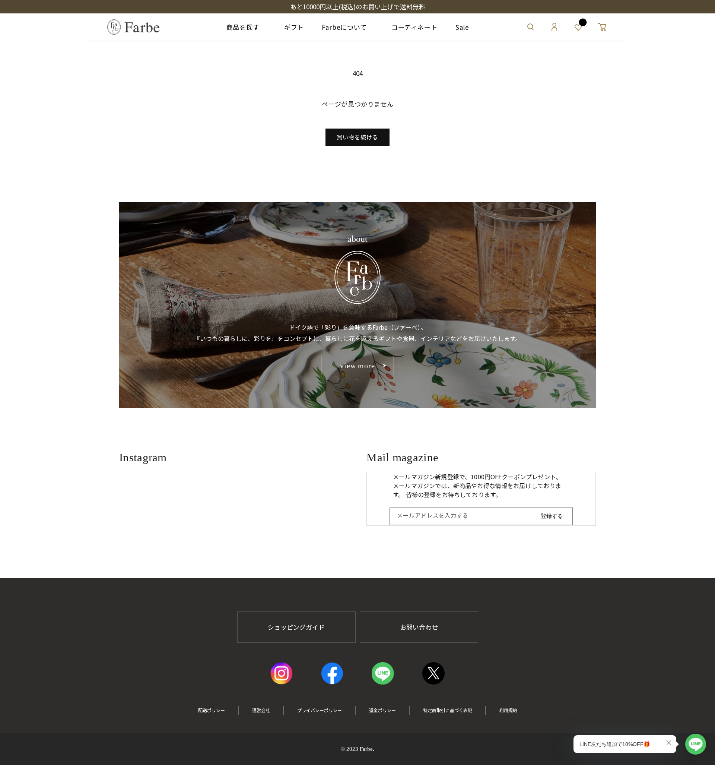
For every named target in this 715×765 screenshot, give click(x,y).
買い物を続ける (357, 137)
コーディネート (411, 27)
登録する (552, 516)
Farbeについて (344, 27)
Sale (462, 27)
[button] (530, 27)
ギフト (290, 27)
